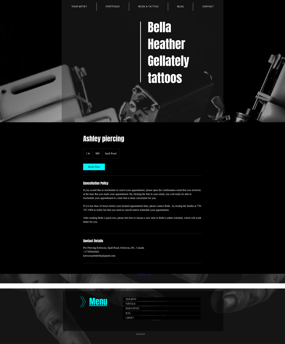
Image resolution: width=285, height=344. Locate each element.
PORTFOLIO (130, 303)
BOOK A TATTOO (132, 308)
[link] (94, 167)
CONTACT (130, 317)
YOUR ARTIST (131, 299)
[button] (113, 6)
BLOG (128, 313)
